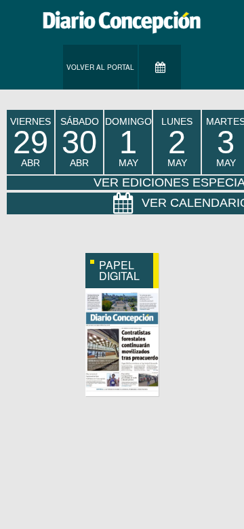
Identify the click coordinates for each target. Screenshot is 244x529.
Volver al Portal (100, 67)
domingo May (128, 142)
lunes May (176, 142)
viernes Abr (30, 142)
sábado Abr (79, 142)
